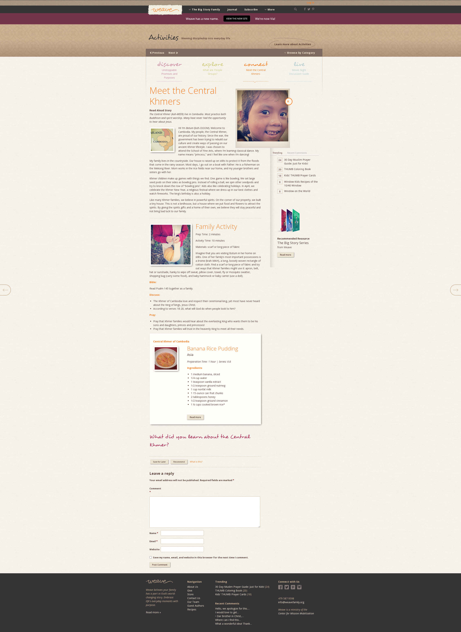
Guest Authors (195, 605)
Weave (164, 10)
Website (154, 549)
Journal (232, 9)
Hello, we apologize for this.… (232, 608)
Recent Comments (297, 152)
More (271, 9)
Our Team (193, 602)
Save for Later (159, 462)
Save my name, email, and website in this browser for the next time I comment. (201, 557)
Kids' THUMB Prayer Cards (230, 594)
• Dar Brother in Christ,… (229, 616)
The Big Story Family (206, 9)
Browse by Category (301, 52)
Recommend (179, 462)
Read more (195, 417)
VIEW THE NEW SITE (236, 18)
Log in (310, 2)
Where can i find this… (228, 620)
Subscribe (251, 9)
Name (153, 533)
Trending (277, 152)
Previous (158, 52)
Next (172, 52)
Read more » (153, 612)
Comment (155, 490)
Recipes (191, 609)
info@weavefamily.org (291, 602)
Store (190, 594)
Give (189, 590)
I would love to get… (227, 612)
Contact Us (193, 598)
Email (153, 541)
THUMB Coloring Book (228, 590)
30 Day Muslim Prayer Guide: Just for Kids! (239, 586)
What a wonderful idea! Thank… (233, 623)
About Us (192, 586)
